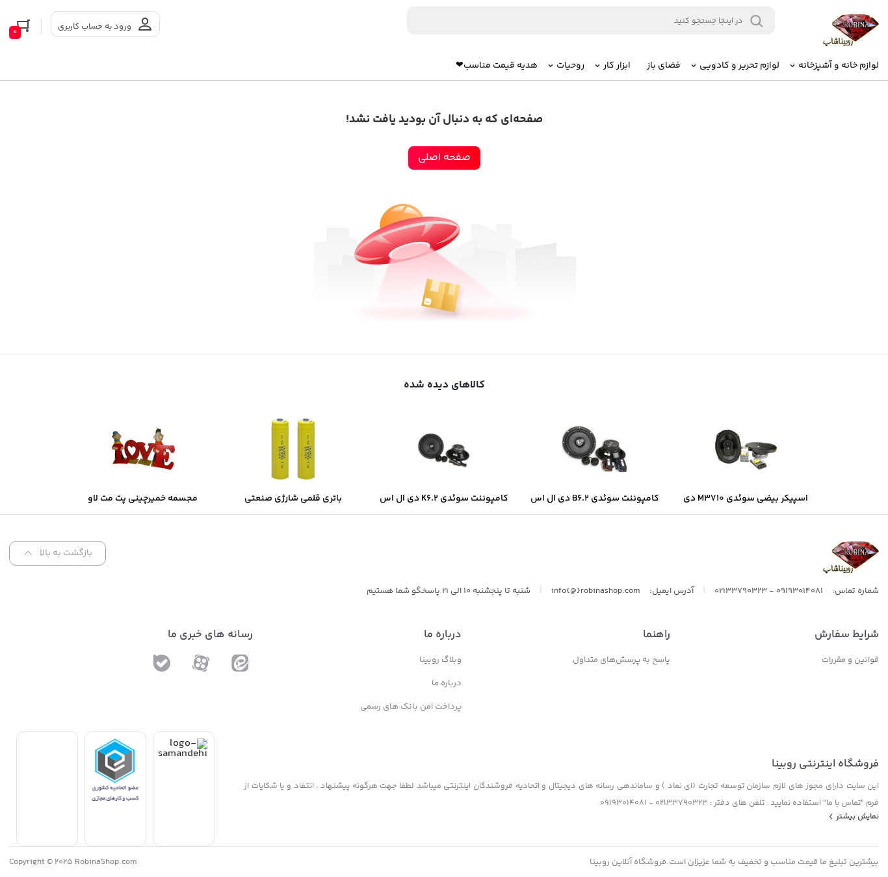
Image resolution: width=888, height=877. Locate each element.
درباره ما (447, 683)
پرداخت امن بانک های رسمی (411, 706)
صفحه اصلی (444, 158)
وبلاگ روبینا (440, 659)
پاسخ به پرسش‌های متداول (621, 659)
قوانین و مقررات (850, 659)
